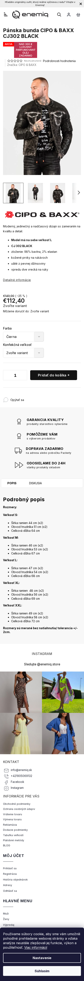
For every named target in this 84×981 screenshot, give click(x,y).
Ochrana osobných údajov (19, 809)
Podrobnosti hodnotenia (59, 61)
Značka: (21, 65)
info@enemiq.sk (21, 770)
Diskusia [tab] (35, 483)
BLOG (6, 845)
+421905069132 (21, 776)
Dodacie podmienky (15, 829)
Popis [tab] (12, 483)
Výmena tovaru (12, 819)
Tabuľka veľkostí (13, 835)
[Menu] (6, 14)
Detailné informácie (17, 280)
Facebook (17, 781)
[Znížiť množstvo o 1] (7, 376)
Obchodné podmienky (16, 803)
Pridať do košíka (52, 375)
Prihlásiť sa (10, 868)
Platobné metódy (13, 840)
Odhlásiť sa (10, 890)
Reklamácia (10, 824)
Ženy (6, 919)
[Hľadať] (59, 14)
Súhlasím (42, 971)
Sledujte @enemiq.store (42, 664)
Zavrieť (51, 398)
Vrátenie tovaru (12, 814)
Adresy (7, 885)
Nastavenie (42, 958)
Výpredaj (8, 924)
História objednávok (15, 879)
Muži (6, 913)
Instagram (17, 787)
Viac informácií (35, 947)
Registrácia (10, 873)
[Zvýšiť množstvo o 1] (23, 376)
